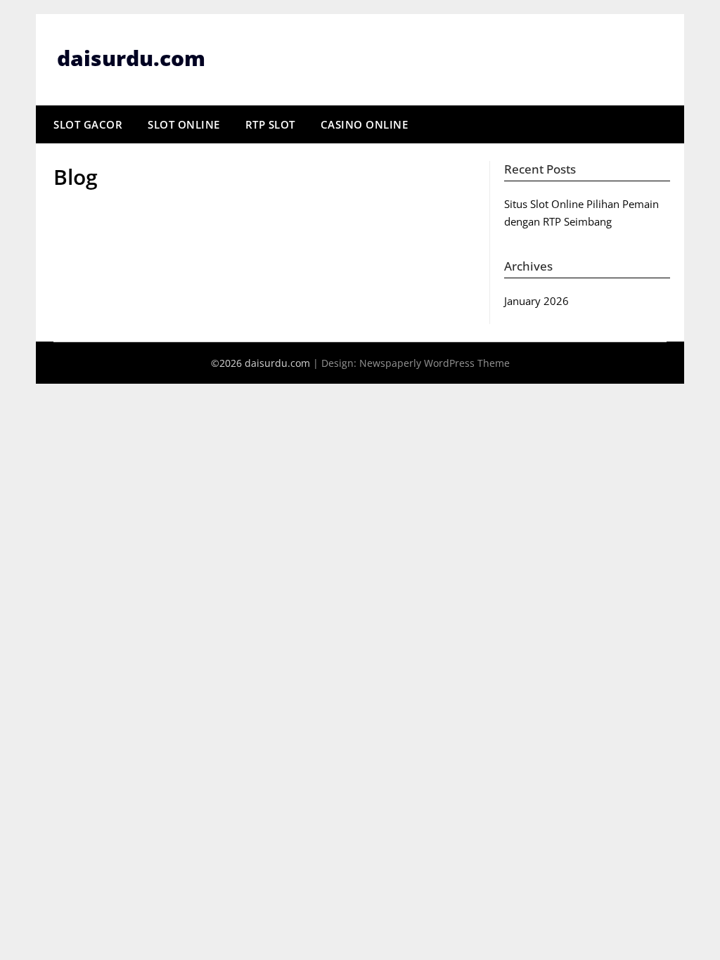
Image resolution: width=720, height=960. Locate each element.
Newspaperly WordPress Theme (434, 363)
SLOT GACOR (87, 124)
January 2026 (536, 301)
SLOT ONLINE (184, 124)
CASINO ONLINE (365, 124)
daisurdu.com (131, 58)
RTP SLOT (270, 124)
